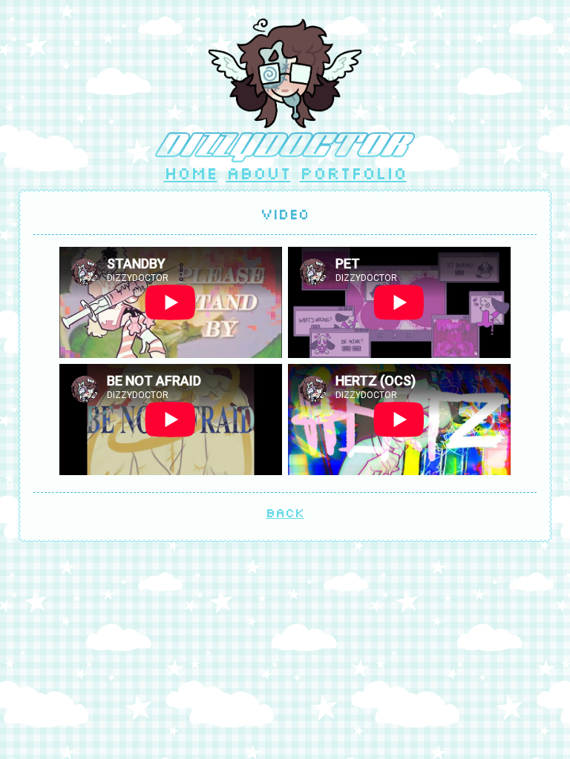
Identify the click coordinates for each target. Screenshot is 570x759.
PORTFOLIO (353, 172)
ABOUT (258, 172)
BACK (285, 512)
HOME (190, 172)
